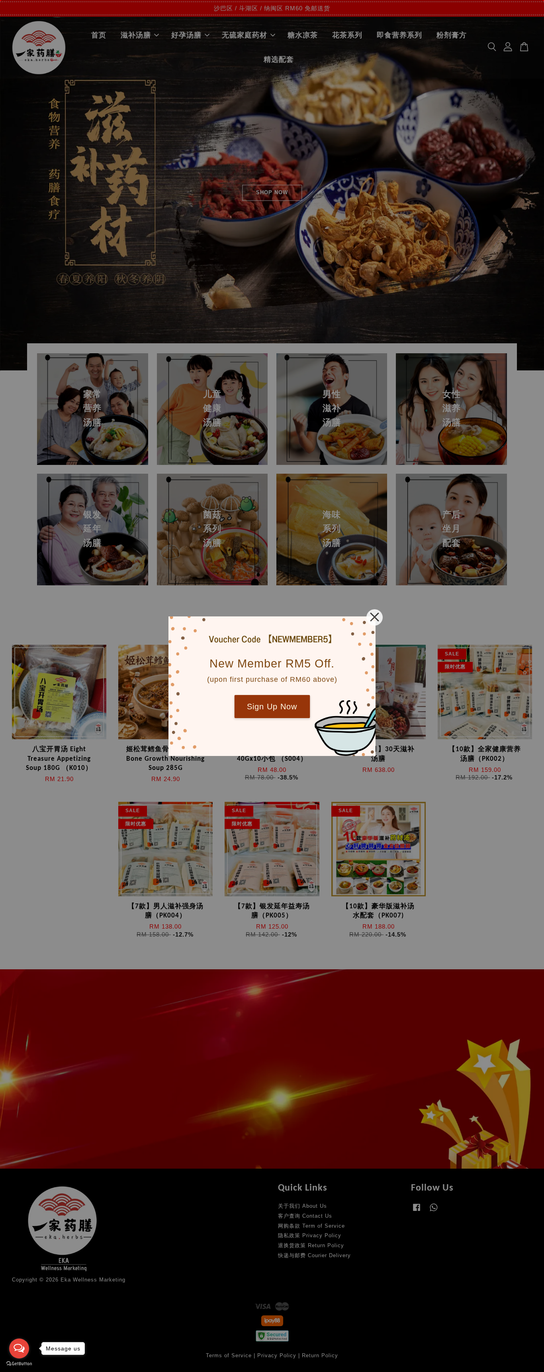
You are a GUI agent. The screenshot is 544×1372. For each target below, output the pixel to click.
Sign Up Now (272, 706)
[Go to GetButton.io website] (19, 1363)
